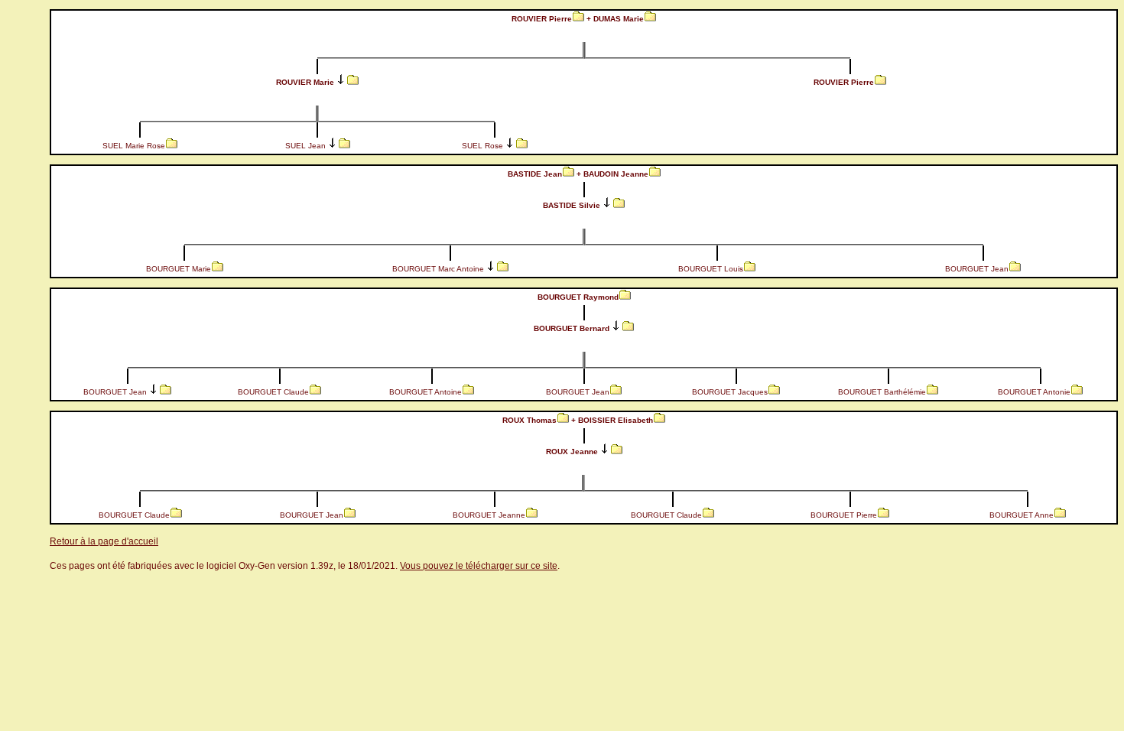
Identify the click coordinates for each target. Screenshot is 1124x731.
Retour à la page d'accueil (104, 541)
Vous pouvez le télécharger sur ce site (478, 565)
